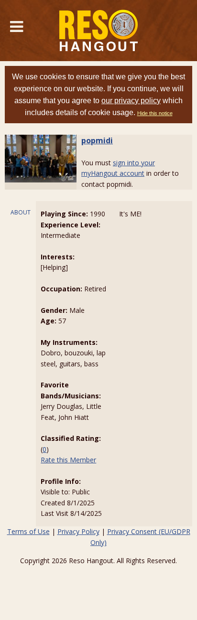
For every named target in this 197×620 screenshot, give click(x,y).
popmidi (97, 140)
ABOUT (21, 212)
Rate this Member (68, 459)
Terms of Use (28, 531)
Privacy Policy (78, 531)
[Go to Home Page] (99, 30)
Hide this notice (155, 113)
